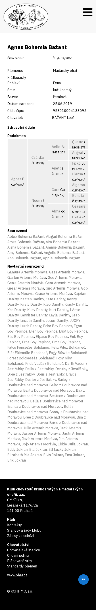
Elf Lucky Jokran (62, 449)
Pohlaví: (13, 83)
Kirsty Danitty (31, 304)
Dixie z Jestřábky (21, 374)
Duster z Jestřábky (40, 379)
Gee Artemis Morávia (64, 277)
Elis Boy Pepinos (20, 336)
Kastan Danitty (32, 299)
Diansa (77, 174)
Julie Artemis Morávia (40, 428)
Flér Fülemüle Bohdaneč (27, 352)
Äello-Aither (61, 146)
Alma (56, 211)
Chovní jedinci (18, 555)
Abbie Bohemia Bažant (25, 236)
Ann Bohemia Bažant (24, 258)
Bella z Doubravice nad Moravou (56, 401)
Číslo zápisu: (15, 58)
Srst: (11, 90)
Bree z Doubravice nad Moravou (49, 417)
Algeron (78, 185)
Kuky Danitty (37, 309)
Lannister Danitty (34, 315)
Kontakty (14, 525)
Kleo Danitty (53, 304)
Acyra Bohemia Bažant (25, 242)
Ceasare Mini (82, 206)
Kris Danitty (16, 309)
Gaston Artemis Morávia (26, 277)
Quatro (77, 142)
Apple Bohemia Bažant (61, 258)
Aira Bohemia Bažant (63, 242)
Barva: (12, 97)
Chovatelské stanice (23, 550)
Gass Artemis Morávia (66, 272)
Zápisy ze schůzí (20, 535)
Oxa (75, 217)
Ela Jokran (38, 449)
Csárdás (38, 157)
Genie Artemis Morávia (25, 283)
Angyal (77, 152)
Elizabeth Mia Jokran (24, 455)
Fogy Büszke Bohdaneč (68, 352)
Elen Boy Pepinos (43, 331)
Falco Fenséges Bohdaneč (28, 347)
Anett (56, 168)
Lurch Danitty (31, 326)
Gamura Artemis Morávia (27, 272)
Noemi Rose (41, 200)
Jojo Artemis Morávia (39, 444)
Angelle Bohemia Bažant (64, 252)
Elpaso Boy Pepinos (52, 336)
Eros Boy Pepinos (66, 342)
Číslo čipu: (15, 110)
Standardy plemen (22, 566)
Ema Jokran (74, 455)
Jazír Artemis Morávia (39, 438)
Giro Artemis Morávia (62, 288)
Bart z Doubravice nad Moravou (48, 390)
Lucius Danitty (57, 320)
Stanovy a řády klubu (24, 530)
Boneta (78, 195)
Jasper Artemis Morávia (41, 433)
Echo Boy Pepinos (57, 326)
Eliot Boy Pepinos (73, 331)
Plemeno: (15, 70)
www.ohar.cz (17, 575)
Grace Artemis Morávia (53, 293)
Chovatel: (15, 117)
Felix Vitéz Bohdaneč (68, 347)
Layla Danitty (59, 315)
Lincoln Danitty (32, 320)
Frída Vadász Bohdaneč (44, 363)
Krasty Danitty (76, 304)
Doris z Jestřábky (50, 374)
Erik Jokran (16, 460)
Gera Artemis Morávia (62, 283)
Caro (55, 189)
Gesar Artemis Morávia (25, 288)
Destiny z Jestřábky (71, 369)
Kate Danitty (55, 299)
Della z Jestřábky (39, 369)
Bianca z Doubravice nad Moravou (34, 406)
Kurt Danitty (58, 309)
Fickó (76, 163)
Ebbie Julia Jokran (73, 444)
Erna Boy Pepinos (36, 342)
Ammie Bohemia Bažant (65, 247)
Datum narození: (20, 103)
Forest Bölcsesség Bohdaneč (31, 358)
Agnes (16, 179)
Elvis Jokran (53, 455)
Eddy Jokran (17, 449)
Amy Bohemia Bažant (24, 252)
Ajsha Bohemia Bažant (25, 247)
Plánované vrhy (19, 560)
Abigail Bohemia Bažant (65, 236)
